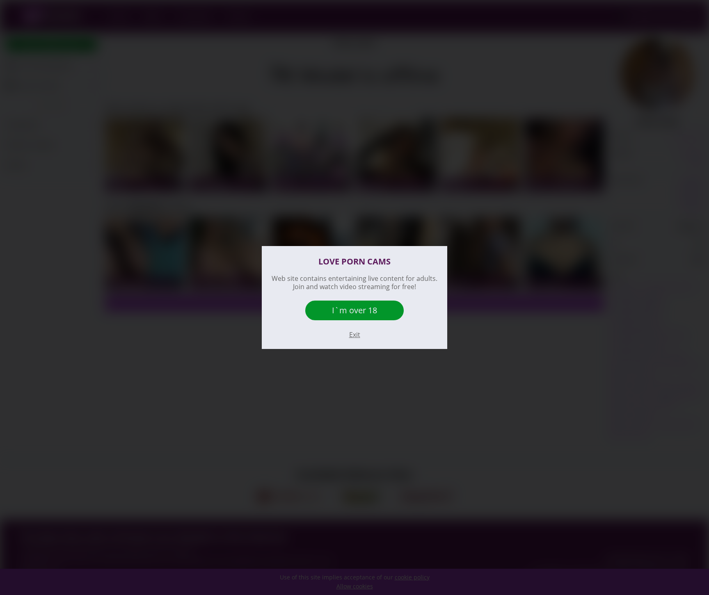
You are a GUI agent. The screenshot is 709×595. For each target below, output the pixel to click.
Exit (354, 334)
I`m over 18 (354, 310)
